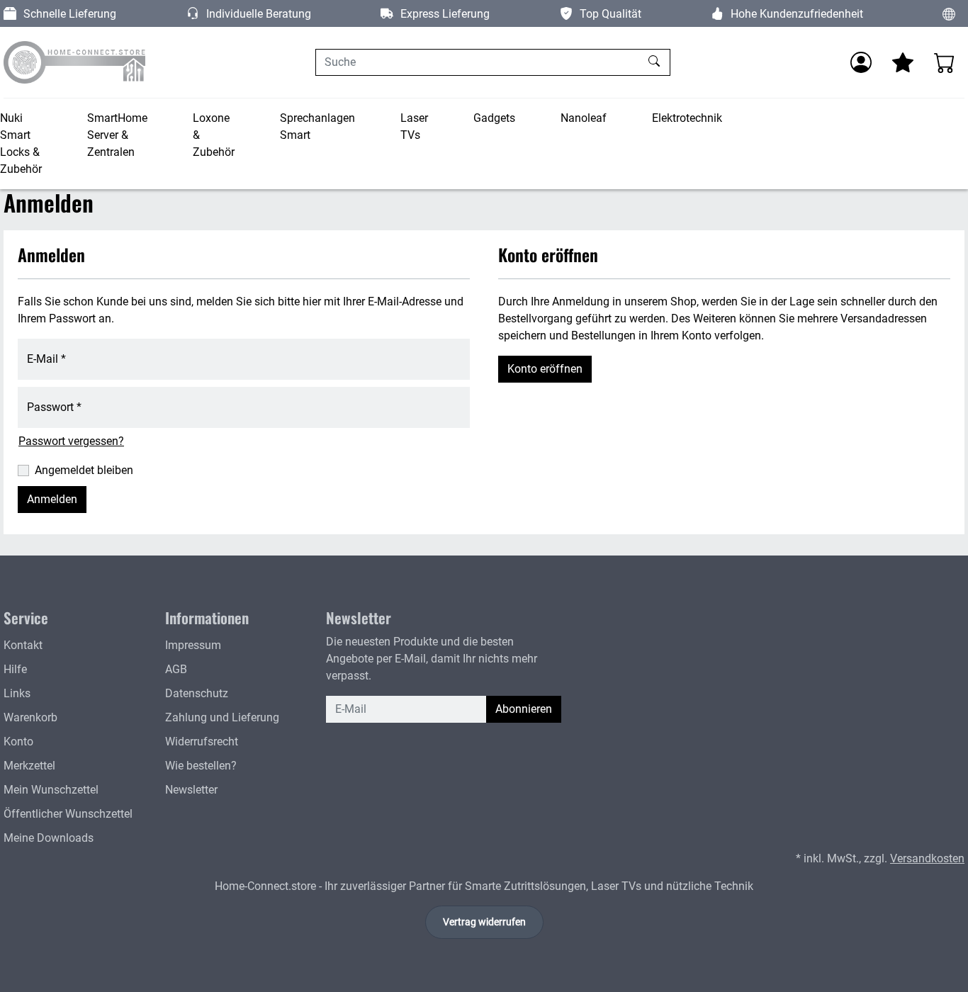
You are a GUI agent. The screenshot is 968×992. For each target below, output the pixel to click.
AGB (176, 669)
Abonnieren (523, 709)
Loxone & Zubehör (214, 135)
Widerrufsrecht (201, 741)
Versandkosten (927, 858)
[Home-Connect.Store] (74, 62)
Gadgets (494, 118)
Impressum (193, 645)
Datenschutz (196, 693)
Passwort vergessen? (71, 441)
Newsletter (191, 789)
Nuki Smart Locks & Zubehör (21, 143)
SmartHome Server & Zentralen (117, 135)
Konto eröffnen (545, 369)
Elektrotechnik (687, 118)
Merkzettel (29, 765)
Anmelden (52, 499)
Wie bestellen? (201, 765)
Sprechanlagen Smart (317, 126)
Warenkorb (30, 717)
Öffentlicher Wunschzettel (68, 814)
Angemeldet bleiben (84, 470)
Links (17, 693)
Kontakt (23, 645)
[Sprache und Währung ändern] (948, 13)
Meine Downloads (49, 838)
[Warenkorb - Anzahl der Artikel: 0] (944, 62)
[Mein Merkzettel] (903, 62)
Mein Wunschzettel (51, 789)
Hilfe (15, 669)
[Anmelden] (861, 62)
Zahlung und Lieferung (222, 717)
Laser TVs (414, 126)
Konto (18, 741)
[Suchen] (655, 62)
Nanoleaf (584, 118)
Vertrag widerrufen (484, 922)
